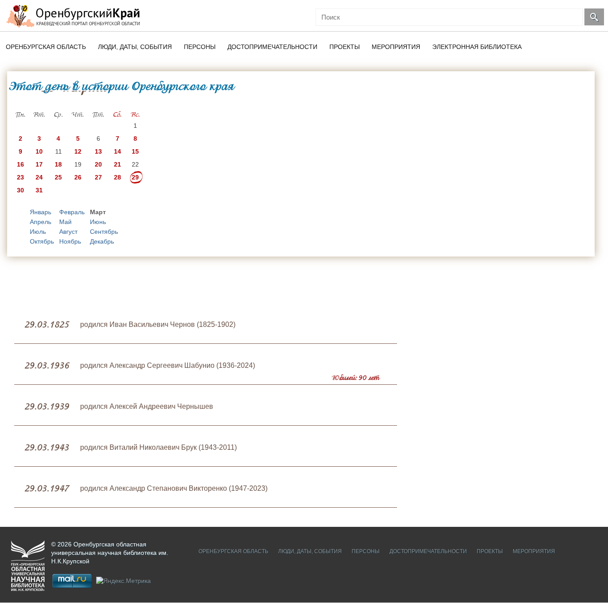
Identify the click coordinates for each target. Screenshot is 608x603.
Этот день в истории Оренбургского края (121, 86)
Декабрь (102, 241)
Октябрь (42, 241)
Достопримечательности (272, 46)
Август (68, 231)
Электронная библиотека (477, 46)
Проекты (344, 46)
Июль (38, 231)
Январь (40, 212)
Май (65, 221)
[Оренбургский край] (75, 16)
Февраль (72, 212)
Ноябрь (70, 241)
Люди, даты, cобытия (135, 46)
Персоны (199, 46)
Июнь (98, 221)
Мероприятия (396, 46)
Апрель (40, 221)
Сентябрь (104, 231)
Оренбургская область (46, 46)
